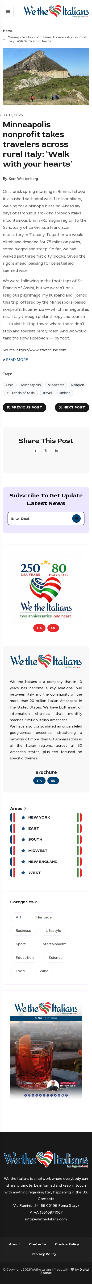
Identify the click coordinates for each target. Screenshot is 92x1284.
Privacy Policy (43, 1254)
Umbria (65, 393)
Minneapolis (31, 385)
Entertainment (53, 944)
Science (56, 957)
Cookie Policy (67, 1244)
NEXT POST (74, 407)
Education (25, 957)
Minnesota (56, 385)
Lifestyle (53, 930)
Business (23, 930)
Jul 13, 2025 (13, 115)
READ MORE (16, 359)
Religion (77, 385)
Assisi (9, 385)
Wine (44, 971)
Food (20, 971)
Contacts (37, 1244)
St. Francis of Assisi (20, 393)
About (14, 1244)
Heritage (44, 917)
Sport (21, 944)
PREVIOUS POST (27, 407)
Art (18, 917)
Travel (47, 393)
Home (7, 31)
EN (53, 628)
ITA (39, 628)
